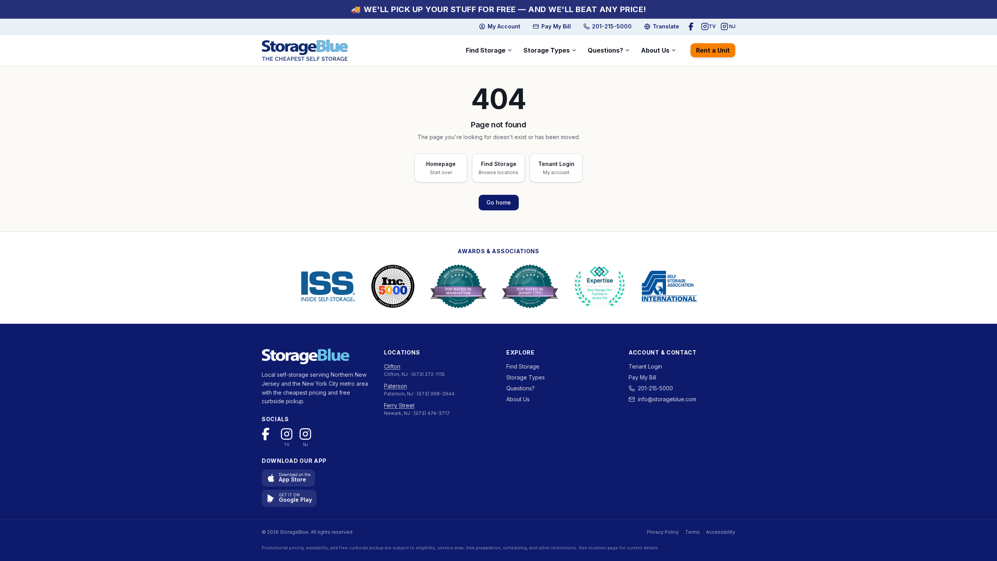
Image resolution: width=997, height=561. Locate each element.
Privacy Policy (663, 532)
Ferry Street (399, 405)
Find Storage (486, 50)
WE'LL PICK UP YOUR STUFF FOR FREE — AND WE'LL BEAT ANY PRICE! (498, 9)
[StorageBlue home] (305, 50)
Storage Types (546, 50)
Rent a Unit (713, 50)
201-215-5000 (655, 388)
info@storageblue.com (667, 399)
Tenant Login (645, 366)
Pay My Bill (642, 377)
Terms (692, 532)
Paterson (395, 386)
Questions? (605, 50)
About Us (655, 50)
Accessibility (720, 532)
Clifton (392, 366)
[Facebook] (692, 26)
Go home (498, 202)
